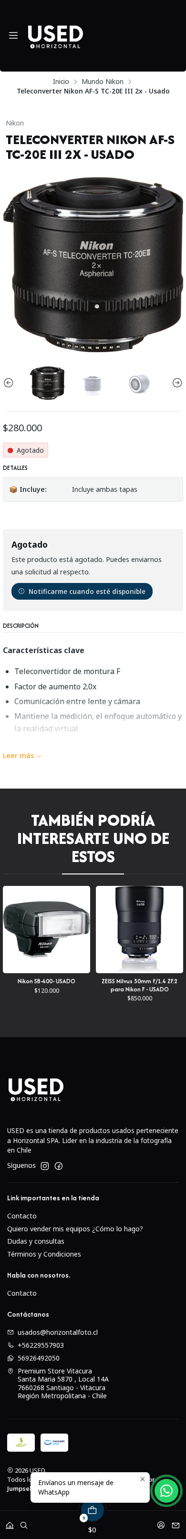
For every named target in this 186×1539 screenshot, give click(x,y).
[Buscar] (24, 1522)
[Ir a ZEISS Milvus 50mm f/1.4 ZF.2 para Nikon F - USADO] (83, 929)
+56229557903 (41, 1345)
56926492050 (39, 1357)
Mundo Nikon (103, 81)
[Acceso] (160, 1522)
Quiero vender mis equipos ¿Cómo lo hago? (75, 1228)
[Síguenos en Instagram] (45, 1166)
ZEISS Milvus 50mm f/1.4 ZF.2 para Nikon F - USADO (84, 985)
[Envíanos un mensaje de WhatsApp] (166, 1491)
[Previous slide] (10, 383)
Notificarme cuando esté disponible (87, 591)
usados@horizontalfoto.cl (58, 1332)
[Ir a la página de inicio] (55, 35)
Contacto (22, 1215)
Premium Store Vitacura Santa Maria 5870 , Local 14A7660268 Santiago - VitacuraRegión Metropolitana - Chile (63, 1383)
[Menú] (13, 35)
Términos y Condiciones (44, 1253)
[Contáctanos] (175, 1522)
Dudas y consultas (35, 1241)
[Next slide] (176, 383)
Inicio (61, 81)
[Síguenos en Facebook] (58, 1166)
